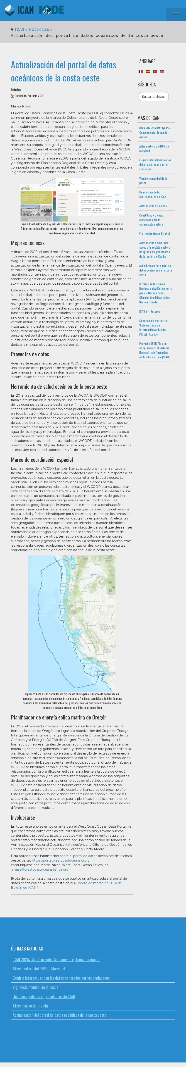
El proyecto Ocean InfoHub (155, 233)
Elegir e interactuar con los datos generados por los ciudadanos (155, 164)
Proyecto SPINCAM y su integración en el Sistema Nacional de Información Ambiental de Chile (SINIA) (154, 350)
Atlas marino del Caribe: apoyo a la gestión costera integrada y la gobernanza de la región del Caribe (154, 249)
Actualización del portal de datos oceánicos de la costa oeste (63, 71)
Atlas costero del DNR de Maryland (154, 148)
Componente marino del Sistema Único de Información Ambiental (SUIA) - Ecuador (153, 327)
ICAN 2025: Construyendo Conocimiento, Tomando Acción (154, 132)
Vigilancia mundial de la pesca (153, 180)
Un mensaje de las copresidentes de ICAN (152, 194)
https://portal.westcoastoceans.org (59, 860)
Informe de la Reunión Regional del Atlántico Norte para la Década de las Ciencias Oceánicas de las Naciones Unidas (155, 292)
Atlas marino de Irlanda (153, 205)
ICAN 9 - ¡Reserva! (149, 311)
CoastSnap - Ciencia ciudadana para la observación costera (151, 219)
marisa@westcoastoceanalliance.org (40, 869)
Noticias (39, 29)
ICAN (19, 29)
